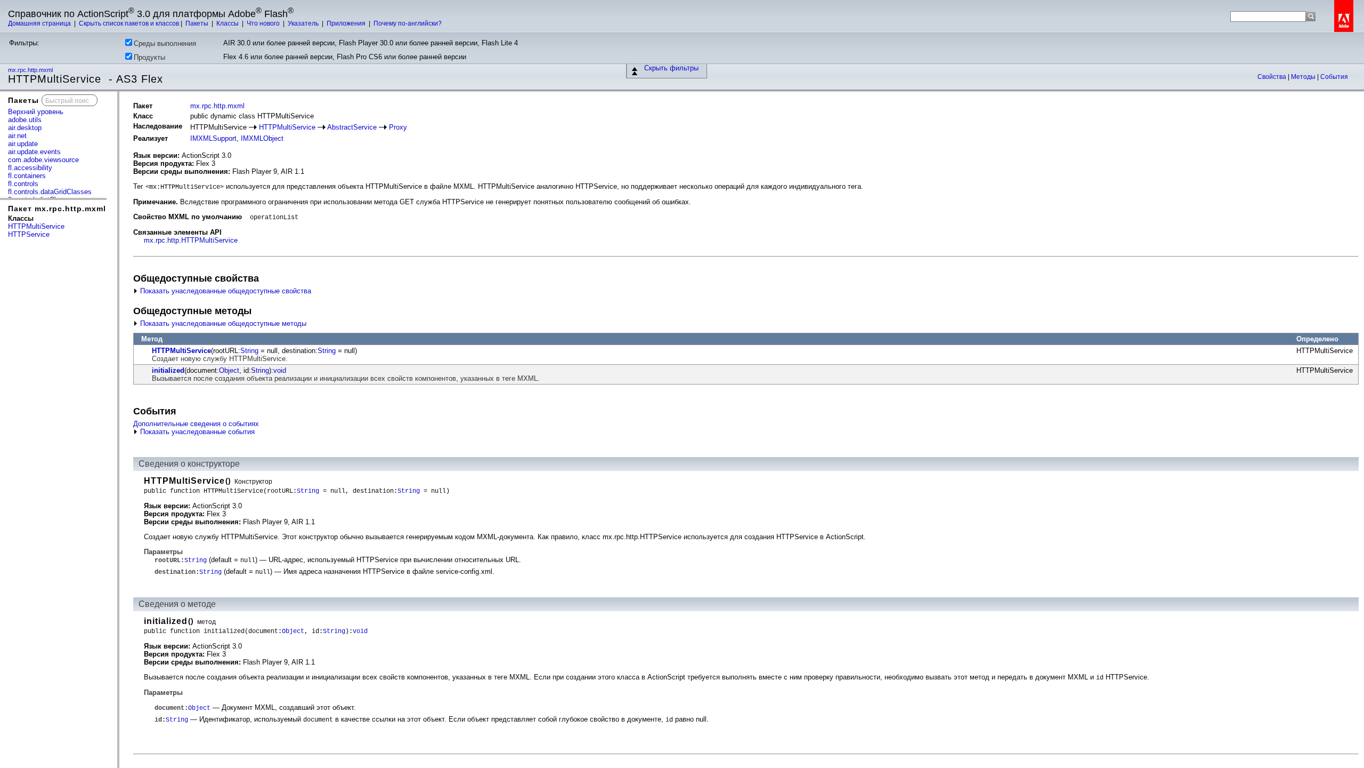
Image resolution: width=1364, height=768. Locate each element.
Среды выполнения (165, 43)
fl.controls (23, 184)
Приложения (347, 23)
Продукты (149, 57)
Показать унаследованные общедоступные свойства (224, 291)
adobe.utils (25, 120)
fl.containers (27, 176)
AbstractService (352, 127)
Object (229, 370)
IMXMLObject (262, 138)
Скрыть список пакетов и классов (129, 23)
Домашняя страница (40, 23)
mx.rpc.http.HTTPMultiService (191, 240)
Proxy (398, 127)
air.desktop (25, 128)
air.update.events (34, 152)
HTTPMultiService (36, 226)
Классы (228, 23)
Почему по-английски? (408, 23)
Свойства (1272, 77)
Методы (1304, 77)
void (279, 370)
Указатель (304, 23)
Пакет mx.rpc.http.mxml (57, 208)
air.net (17, 136)
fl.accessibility (30, 168)
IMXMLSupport (213, 138)
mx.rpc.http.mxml (31, 70)
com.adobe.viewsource (43, 160)
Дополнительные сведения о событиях (196, 424)
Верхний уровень (35, 112)
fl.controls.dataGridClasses (50, 192)
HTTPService (29, 234)
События (1334, 77)
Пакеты (197, 23)
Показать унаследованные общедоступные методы (222, 323)
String (249, 351)
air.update (23, 144)
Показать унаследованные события (196, 432)
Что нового (264, 23)
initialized (168, 370)
